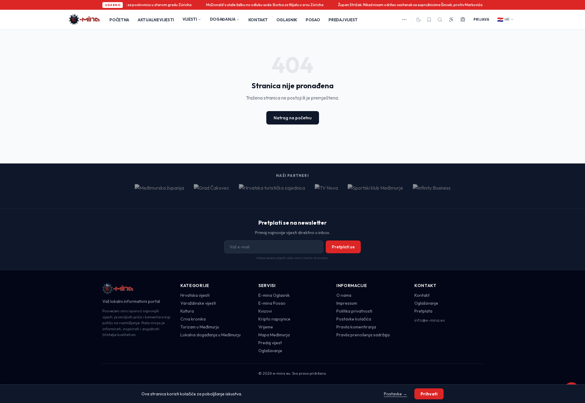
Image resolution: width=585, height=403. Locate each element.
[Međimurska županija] (159, 191)
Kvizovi (265, 311)
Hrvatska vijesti (195, 295)
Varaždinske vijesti (198, 303)
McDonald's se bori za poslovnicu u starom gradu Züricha (141, 4)
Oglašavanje (270, 350)
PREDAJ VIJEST (343, 19)
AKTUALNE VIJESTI (156, 19)
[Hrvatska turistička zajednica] (272, 191)
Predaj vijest (270, 342)
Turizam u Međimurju (199, 327)
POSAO (313, 19)
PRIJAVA (481, 19)
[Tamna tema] (418, 19)
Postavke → (395, 394)
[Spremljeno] (429, 19)
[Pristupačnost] (451, 19)
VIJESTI (190, 19)
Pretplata (423, 311)
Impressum (346, 303)
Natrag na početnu (293, 118)
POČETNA (119, 19)
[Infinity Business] (432, 191)
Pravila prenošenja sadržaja (363, 335)
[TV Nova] (326, 191)
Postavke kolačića (353, 319)
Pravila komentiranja (356, 327)
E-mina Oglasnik (274, 295)
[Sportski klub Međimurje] (375, 191)
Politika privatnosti (354, 311)
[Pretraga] (439, 19)
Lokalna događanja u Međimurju (210, 335)
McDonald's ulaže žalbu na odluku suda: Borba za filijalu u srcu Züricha (263, 4)
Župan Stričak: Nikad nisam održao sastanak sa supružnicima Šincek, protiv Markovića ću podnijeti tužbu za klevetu (433, 4)
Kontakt (422, 295)
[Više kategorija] (404, 19)
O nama (343, 295)
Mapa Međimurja (274, 335)
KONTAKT (258, 19)
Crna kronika (193, 319)
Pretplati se (343, 247)
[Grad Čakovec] (211, 191)
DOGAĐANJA (223, 19)
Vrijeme (265, 327)
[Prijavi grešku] (463, 19)
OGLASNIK (286, 19)
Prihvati (429, 394)
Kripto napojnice (274, 319)
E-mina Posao (271, 303)
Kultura (187, 311)
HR (503, 19)
